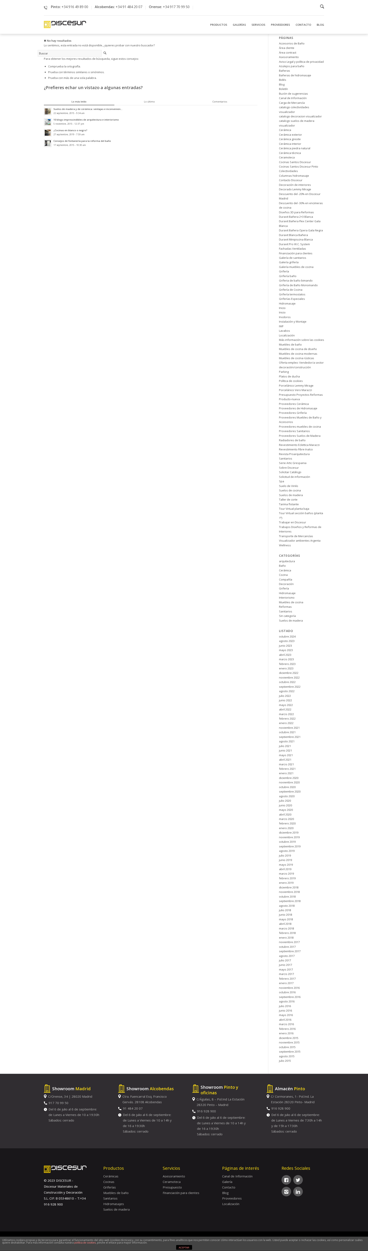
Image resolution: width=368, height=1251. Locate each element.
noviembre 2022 (289, 677)
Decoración (286, 584)
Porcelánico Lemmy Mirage (296, 385)
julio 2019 (285, 855)
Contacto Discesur (290, 180)
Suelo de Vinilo (288, 486)
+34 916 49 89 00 (75, 6)
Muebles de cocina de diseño (298, 349)
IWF (281, 326)
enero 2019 (286, 883)
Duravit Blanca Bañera (293, 235)
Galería (227, 1182)
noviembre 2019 (289, 837)
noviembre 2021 (289, 728)
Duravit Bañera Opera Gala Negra (301, 230)
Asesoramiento (289, 57)
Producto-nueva (289, 399)
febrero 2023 (287, 664)
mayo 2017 (286, 969)
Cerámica (285, 130)
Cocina (283, 575)
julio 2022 (285, 696)
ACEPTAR (184, 1247)
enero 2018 (286, 937)
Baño (282, 566)
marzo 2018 (286, 928)
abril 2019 (285, 869)
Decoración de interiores (295, 185)
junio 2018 (285, 915)
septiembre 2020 (289, 791)
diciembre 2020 (288, 778)
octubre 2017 (287, 947)
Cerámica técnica (290, 153)
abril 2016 (285, 1020)
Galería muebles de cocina (296, 267)
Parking (284, 372)
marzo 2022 (286, 714)
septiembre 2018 (289, 901)
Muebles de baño (290, 344)
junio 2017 (285, 965)
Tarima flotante (289, 504)
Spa (281, 481)
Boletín (283, 89)
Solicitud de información (294, 477)
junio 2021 (285, 750)
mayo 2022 (286, 705)
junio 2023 (285, 646)
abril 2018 (285, 924)
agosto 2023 (287, 641)
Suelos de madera (291, 495)
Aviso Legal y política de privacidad (301, 62)
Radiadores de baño (292, 440)
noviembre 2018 (289, 892)
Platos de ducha (289, 376)
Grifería (284, 271)
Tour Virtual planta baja (294, 509)
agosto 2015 (287, 1056)
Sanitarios (285, 458)
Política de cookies (291, 381)
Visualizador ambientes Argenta (300, 540)
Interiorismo (287, 597)
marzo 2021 (286, 764)
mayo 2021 (286, 755)
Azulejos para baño (291, 66)
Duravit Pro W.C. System (294, 244)
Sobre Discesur (289, 468)
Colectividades (288, 171)
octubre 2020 (287, 787)
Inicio (282, 308)
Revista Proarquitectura (294, 454)
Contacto (228, 1187)
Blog (282, 84)
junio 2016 (285, 1010)
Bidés (282, 80)
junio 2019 (285, 860)
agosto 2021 (287, 741)
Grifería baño (287, 276)
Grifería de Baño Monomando (298, 285)
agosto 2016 (287, 1001)
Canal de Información (293, 98)
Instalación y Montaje (292, 321)
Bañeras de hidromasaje (295, 75)
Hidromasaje (287, 303)
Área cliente (286, 48)
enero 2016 (286, 1033)
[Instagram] (286, 1191)
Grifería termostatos (292, 294)
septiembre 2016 (289, 997)
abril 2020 (285, 814)
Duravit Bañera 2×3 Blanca (296, 217)
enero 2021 (286, 773)
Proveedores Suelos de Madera (300, 436)
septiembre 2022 (289, 687)
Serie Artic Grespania (292, 463)
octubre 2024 (287, 636)
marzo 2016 (286, 1024)
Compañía (285, 579)
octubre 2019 (287, 842)
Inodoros (285, 317)
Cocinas (108, 1182)
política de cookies (85, 1242)
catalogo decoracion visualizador (300, 116)
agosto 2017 (287, 956)
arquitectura (287, 561)
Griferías (109, 1187)
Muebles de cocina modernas (298, 354)
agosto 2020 (287, 796)
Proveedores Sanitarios (294, 431)
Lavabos (284, 331)
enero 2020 (286, 828)
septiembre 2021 (289, 737)
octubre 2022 (287, 682)
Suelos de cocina (290, 490)
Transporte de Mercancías (296, 536)
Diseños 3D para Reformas (296, 212)
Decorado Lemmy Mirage (295, 189)
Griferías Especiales (292, 299)
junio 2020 (285, 805)
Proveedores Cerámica (294, 404)
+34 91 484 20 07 (129, 6)
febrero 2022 (287, 718)
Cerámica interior (290, 144)
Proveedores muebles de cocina (300, 426)
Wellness (285, 545)
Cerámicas (110, 1176)
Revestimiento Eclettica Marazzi (299, 445)
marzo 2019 (286, 873)
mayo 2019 (286, 865)
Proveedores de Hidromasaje (298, 408)
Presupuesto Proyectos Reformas (301, 395)
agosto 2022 (287, 691)
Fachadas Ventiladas (292, 248)
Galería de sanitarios (292, 258)
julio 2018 (285, 910)
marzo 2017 (286, 974)
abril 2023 (285, 655)
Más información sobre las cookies (301, 340)
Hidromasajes (113, 1204)
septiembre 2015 (289, 1051)
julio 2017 (285, 960)
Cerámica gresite (290, 139)
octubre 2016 (287, 992)
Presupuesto (172, 1187)
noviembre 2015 (289, 1042)
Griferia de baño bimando (296, 280)
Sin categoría (287, 616)
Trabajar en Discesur (292, 522)
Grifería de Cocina (290, 290)
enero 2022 (286, 723)
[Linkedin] (298, 1191)
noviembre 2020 (289, 782)
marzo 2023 (286, 659)
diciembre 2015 (288, 1038)
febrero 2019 (287, 878)
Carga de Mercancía (292, 103)
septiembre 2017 (289, 951)
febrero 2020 (287, 823)
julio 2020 (285, 801)
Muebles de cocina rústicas (296, 358)
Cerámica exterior (290, 135)
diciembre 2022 (288, 673)
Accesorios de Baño (292, 43)
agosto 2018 (287, 906)
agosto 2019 (287, 851)
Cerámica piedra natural (294, 148)
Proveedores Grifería (293, 413)
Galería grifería (289, 262)
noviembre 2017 (289, 942)
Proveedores (232, 1198)
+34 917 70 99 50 (176, 6)
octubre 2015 (287, 1047)
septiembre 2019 (289, 846)
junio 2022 (285, 700)
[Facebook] (286, 1180)
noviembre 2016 (289, 988)
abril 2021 (285, 759)
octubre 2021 (287, 732)
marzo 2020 (286, 819)
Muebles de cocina (291, 602)
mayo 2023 (286, 650)
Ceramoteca (287, 157)
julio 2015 (285, 1061)
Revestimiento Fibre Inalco (296, 449)
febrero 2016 (287, 1029)
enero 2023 (286, 668)
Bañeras (284, 71)
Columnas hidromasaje (294, 176)
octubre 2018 (287, 896)
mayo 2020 (286, 810)
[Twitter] (298, 1180)
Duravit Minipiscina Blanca (296, 239)
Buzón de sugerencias (293, 93)
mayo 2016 (286, 1015)
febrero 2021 (287, 769)
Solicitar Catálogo (290, 472)
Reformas (285, 607)
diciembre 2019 (288, 832)
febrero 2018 (287, 933)
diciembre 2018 (288, 887)
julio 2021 (285, 746)
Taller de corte (288, 499)
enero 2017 (286, 983)
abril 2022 (285, 709)
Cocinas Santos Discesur (295, 162)
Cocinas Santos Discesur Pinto (298, 166)
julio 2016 (285, 1006)
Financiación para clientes (295, 253)
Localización (287, 335)
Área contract (287, 52)
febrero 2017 (287, 979)
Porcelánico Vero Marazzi (295, 390)
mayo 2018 (286, 919)
